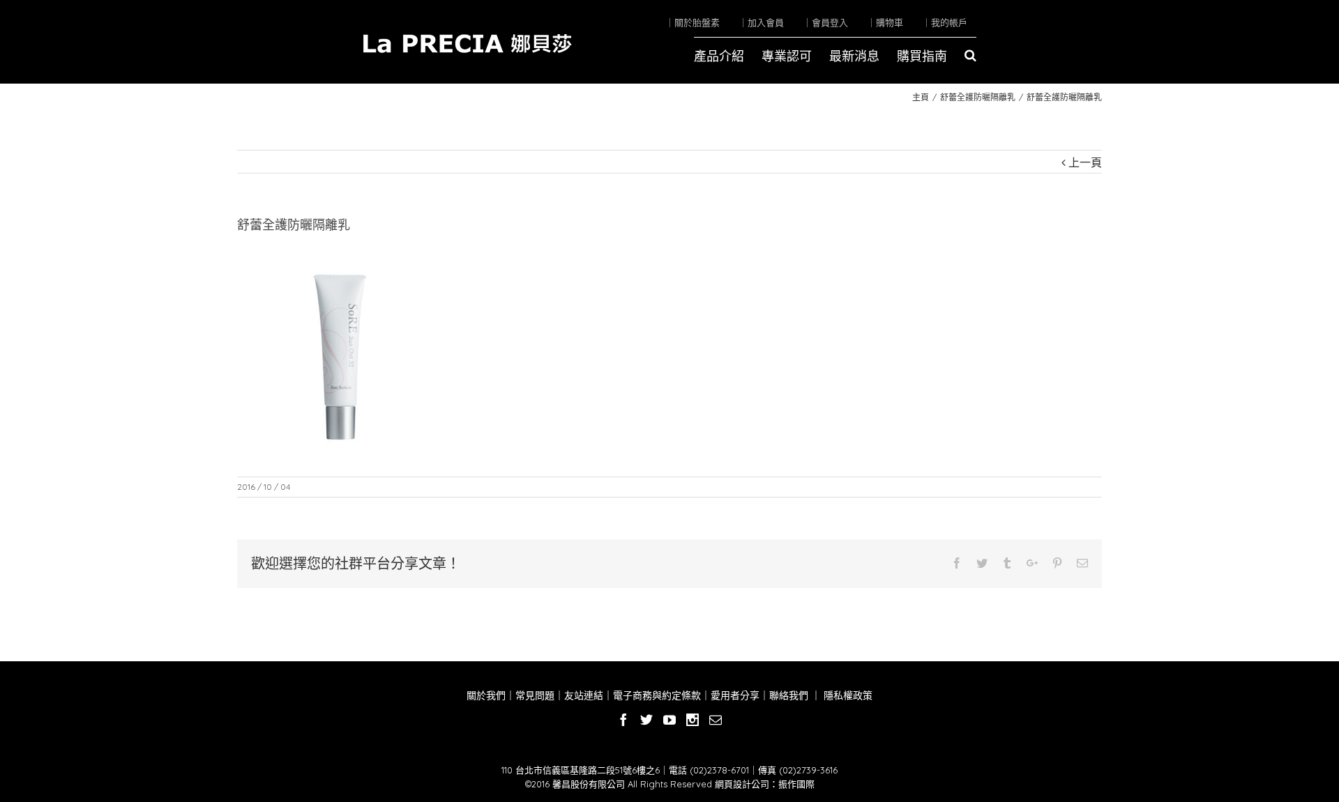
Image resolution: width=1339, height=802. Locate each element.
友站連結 (583, 695)
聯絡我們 (788, 695)
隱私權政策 (846, 695)
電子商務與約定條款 (657, 695)
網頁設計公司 (742, 783)
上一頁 (1085, 162)
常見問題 (534, 695)
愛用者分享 (735, 695)
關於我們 (486, 695)
